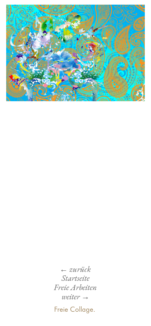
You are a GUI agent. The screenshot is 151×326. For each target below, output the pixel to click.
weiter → (75, 296)
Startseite (75, 278)
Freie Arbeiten (75, 287)
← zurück (75, 269)
